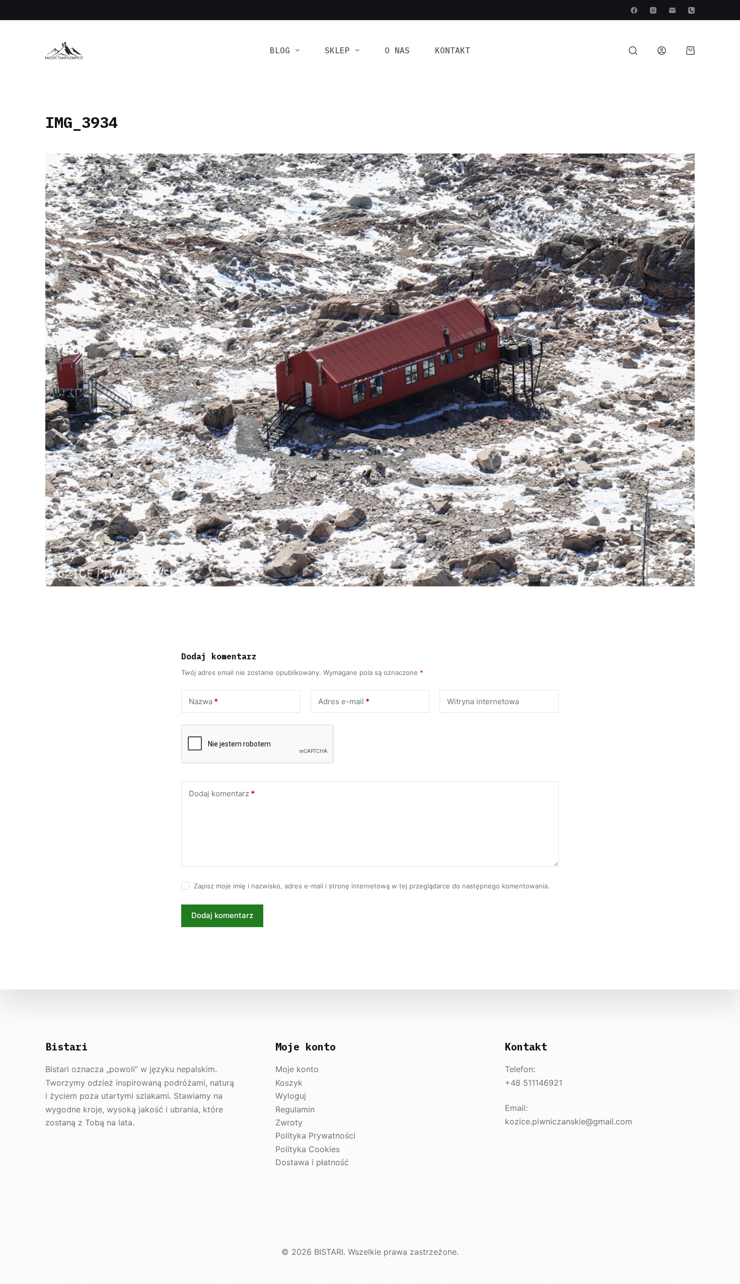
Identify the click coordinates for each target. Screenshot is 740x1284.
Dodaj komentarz (222, 793)
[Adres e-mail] (672, 10)
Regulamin (295, 1109)
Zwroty (289, 1122)
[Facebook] (634, 10)
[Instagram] (653, 10)
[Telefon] (691, 10)
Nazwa (203, 701)
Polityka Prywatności (315, 1135)
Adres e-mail (343, 701)
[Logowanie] (661, 50)
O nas (397, 50)
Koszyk (289, 1083)
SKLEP (337, 50)
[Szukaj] (633, 50)
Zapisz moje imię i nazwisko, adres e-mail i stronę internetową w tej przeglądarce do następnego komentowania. (372, 886)
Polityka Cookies (307, 1149)
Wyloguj (290, 1096)
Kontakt (452, 50)
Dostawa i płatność (312, 1162)
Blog (280, 50)
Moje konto (297, 1069)
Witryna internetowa (483, 701)
